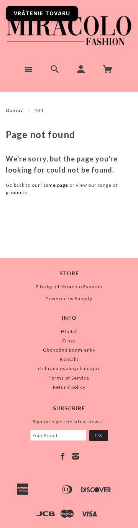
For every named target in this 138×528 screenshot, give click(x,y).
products (16, 192)
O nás (69, 341)
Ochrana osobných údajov (69, 368)
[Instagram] (76, 456)
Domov (14, 110)
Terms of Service (69, 378)
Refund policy (69, 387)
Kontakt (69, 359)
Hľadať (69, 331)
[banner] (69, 29)
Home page (54, 185)
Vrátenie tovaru (42, 13)
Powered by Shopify (69, 298)
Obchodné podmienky (69, 350)
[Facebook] (63, 456)
